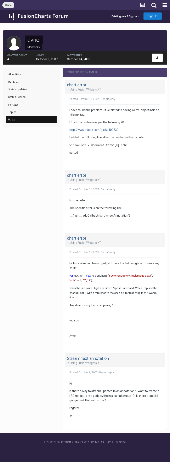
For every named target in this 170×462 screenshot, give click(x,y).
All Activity (14, 74)
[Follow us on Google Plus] (99, 450)
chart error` (77, 84)
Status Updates (17, 89)
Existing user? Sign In (125, 16)
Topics (12, 112)
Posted (84, 98)
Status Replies (17, 96)
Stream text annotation (88, 358)
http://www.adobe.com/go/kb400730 (93, 129)
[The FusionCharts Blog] (71, 450)
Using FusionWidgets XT (85, 89)
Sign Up (152, 16)
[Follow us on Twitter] (90, 450)
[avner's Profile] (157, 58)
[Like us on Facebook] (81, 450)
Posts (11, 119)
